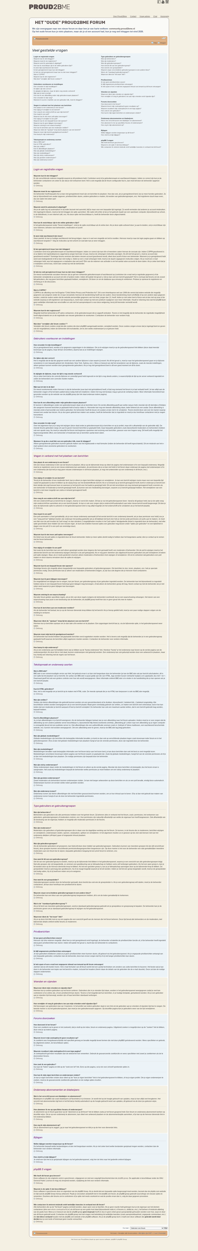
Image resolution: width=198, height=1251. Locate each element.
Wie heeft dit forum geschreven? (112, 142)
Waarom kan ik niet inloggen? (44, 59)
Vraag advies (145, 16)
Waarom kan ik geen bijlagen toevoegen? (48, 123)
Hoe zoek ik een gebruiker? (110, 111)
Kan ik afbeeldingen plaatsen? (44, 149)
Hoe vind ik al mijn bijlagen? (110, 135)
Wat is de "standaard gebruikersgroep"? (115, 72)
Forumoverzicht (42, 39)
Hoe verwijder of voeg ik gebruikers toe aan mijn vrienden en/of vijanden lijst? (128, 96)
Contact (133, 16)
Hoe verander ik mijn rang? (43, 98)
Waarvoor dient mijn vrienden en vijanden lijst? (117, 94)
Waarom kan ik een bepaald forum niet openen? (50, 121)
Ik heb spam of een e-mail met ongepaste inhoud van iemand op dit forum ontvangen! (131, 86)
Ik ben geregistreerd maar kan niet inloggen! (49, 70)
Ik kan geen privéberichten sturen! (113, 82)
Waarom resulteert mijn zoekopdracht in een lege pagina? (121, 108)
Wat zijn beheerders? (108, 59)
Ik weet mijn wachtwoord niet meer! (46, 68)
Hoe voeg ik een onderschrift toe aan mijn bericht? (51, 112)
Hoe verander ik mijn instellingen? (45, 86)
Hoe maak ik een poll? (41, 114)
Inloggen (163, 43)
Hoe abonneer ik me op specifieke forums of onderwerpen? (122, 123)
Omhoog (39, 186)
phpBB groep (123, 1178)
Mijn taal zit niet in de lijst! (42, 93)
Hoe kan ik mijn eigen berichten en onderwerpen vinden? (121, 113)
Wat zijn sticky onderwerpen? (44, 155)
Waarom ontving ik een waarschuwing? (47, 125)
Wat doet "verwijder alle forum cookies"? (48, 79)
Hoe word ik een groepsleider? (111, 68)
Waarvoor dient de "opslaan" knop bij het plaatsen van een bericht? (57, 130)
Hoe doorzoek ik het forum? (111, 104)
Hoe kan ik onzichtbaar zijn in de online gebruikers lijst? (53, 65)
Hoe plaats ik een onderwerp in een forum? (49, 107)
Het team (113, 1233)
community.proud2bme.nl (122, 28)
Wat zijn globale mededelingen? (45, 151)
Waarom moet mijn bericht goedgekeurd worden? (51, 132)
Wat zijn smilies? (39, 146)
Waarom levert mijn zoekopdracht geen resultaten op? (120, 106)
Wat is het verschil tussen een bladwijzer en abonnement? (121, 120)
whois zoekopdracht (59, 1209)
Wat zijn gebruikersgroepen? (111, 63)
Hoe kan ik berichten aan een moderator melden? (51, 128)
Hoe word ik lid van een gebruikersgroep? (115, 65)
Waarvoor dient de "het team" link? (113, 74)
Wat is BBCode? (39, 142)
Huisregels (164, 16)
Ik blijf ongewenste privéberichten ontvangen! (117, 84)
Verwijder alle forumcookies (127, 1233)
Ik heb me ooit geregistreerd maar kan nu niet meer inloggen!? (55, 72)
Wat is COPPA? (39, 74)
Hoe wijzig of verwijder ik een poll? (46, 119)
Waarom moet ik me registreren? (45, 61)
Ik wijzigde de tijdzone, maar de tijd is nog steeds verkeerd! (54, 91)
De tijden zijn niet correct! (42, 89)
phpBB (113, 1239)
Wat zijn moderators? (108, 61)
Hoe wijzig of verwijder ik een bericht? (47, 110)
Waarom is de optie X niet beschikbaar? (115, 145)
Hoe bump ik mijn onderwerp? (44, 134)
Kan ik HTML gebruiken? (42, 144)
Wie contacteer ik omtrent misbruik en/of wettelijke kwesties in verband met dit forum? (131, 147)
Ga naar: (126, 1228)
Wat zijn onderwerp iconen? (43, 160)
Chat (155, 16)
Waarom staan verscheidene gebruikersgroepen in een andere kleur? (125, 70)
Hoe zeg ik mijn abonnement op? (112, 125)
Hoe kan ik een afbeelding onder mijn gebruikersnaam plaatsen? (56, 95)
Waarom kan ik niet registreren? (45, 77)
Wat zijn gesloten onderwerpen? (45, 157)
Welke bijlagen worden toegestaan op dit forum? (118, 133)
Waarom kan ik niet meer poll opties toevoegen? (50, 116)
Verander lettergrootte (164, 38)
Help (155, 43)
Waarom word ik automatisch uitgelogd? (48, 63)
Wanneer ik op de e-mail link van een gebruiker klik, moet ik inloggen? (58, 100)
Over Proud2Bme (120, 16)
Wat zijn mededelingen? (42, 153)
